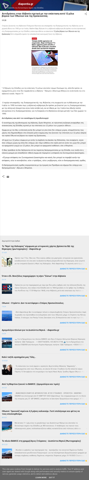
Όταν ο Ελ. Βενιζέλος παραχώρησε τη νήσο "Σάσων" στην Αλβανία (34, 276)
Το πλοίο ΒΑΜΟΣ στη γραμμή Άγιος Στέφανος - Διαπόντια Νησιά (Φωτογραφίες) (41, 441)
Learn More (41, 478)
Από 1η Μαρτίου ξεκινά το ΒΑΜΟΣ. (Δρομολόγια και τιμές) (31, 384)
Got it (52, 478)
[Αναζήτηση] (85, 4)
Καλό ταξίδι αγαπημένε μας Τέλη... (19, 357)
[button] (85, 14)
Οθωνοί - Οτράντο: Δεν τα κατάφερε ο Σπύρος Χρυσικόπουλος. (33, 303)
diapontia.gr (25, 4)
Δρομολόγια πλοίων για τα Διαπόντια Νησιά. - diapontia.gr (30, 330)
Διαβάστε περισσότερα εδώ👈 (73, 269)
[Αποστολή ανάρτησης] (7, 178)
